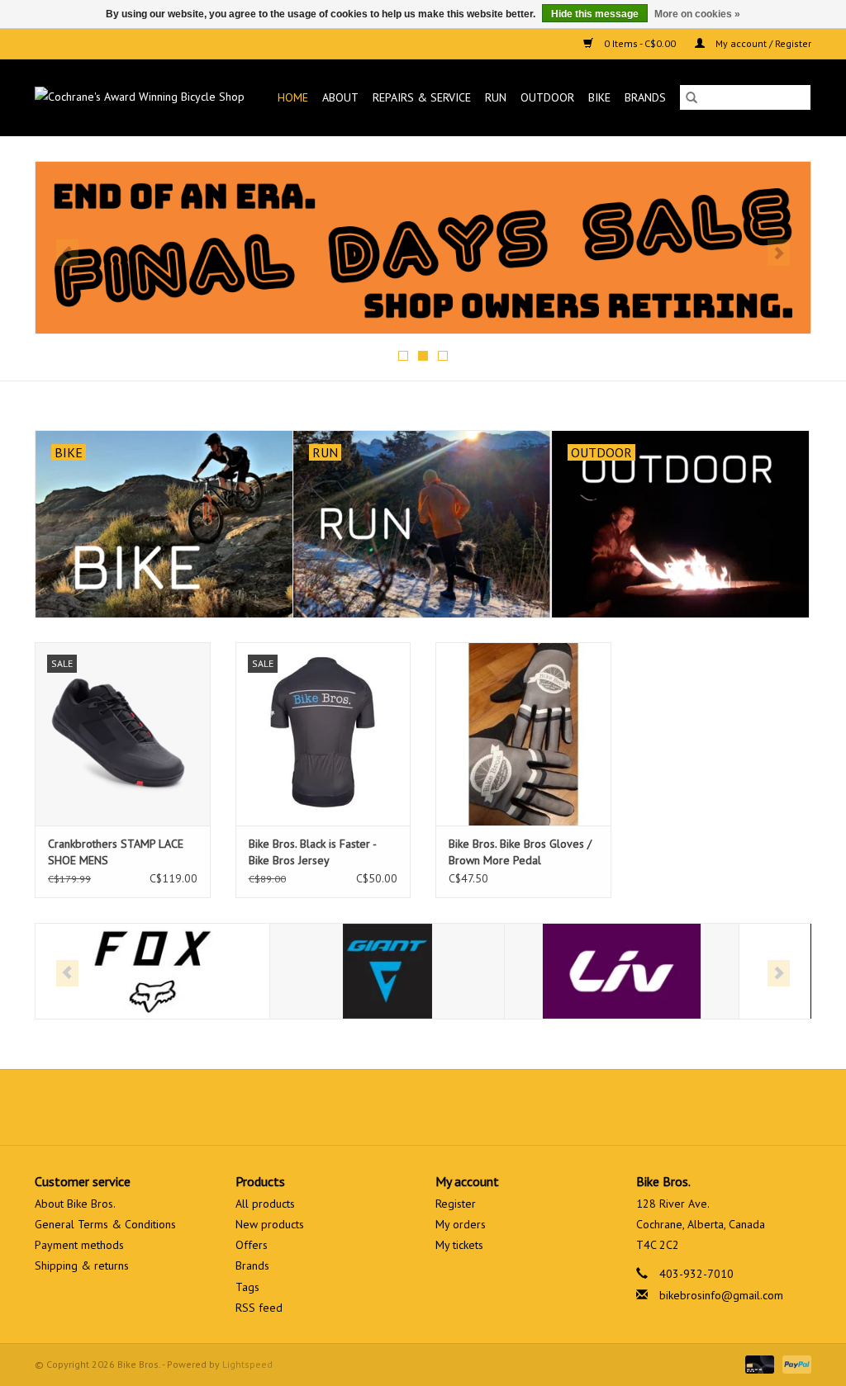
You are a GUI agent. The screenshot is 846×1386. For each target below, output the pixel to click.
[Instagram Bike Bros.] (482, 1107)
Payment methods (79, 1244)
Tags (247, 1287)
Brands (645, 97)
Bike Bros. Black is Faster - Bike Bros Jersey (312, 852)
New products (269, 1224)
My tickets (459, 1244)
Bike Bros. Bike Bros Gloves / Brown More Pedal (520, 852)
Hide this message (595, 14)
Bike (599, 97)
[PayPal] (794, 1363)
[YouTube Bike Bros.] (453, 1107)
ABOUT (340, 97)
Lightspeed (247, 1364)
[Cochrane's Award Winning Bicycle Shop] (144, 97)
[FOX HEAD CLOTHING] (152, 971)
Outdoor (547, 97)
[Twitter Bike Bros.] (393, 1107)
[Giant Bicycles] (387, 971)
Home (293, 97)
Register (455, 1203)
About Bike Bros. (75, 1203)
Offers (251, 1244)
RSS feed (259, 1307)
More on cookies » (697, 14)
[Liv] (622, 971)
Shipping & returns (82, 1265)
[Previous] (67, 252)
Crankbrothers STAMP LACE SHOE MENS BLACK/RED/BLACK (115, 852)
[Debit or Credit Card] (758, 1363)
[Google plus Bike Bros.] (423, 1107)
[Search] (691, 97)
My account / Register (762, 43)
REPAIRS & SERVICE (422, 97)
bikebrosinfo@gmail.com (721, 1295)
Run (495, 97)
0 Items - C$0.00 (639, 43)
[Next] (779, 252)
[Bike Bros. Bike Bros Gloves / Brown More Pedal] (523, 734)
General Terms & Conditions (105, 1224)
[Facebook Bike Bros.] (363, 1107)
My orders (460, 1224)
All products (265, 1203)
